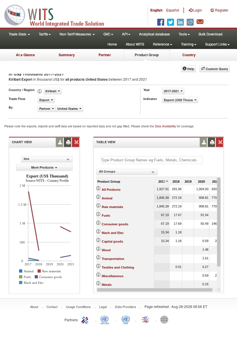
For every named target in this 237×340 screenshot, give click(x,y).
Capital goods (112, 241)
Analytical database (154, 33)
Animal (107, 198)
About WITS (135, 43)
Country (189, 54)
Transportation (113, 258)
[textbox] (152, 160)
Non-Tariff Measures (76, 33)
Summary (67, 54)
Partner (105, 54)
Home (112, 43)
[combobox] (127, 172)
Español (172, 9)
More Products (42, 167)
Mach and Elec (113, 233)
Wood (106, 250)
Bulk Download (211, 33)
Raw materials (112, 207)
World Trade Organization (145, 319)
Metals (107, 284)
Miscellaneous (112, 276)
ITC (86, 319)
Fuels (106, 215)
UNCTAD (106, 319)
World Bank (165, 319)
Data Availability (166, 126)
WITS (58, 14)
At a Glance (25, 54)
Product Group (147, 54)
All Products (111, 189)
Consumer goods (115, 224)
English (156, 10)
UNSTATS (126, 319)
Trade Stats (18, 33)
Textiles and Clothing (118, 267)
